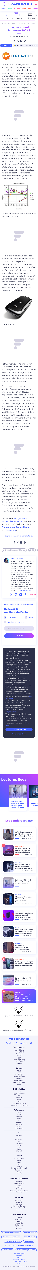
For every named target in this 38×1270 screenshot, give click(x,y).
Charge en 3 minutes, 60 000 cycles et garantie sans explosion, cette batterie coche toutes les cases (23, 899)
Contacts (19, 1257)
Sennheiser (19, 1170)
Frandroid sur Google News (15, 527)
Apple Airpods (19, 1158)
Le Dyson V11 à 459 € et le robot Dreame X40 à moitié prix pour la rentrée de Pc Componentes (17, 804)
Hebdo (31, 617)
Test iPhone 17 (29, 1237)
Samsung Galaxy (19, 1060)
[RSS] (17, 1043)
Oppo (19, 1058)
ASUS (19, 1071)
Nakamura (19, 1225)
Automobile (19, 1110)
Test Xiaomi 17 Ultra (12, 1241)
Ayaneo (19, 1073)
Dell (19, 1096)
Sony (19, 1145)
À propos (19, 1256)
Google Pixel (19, 1052)
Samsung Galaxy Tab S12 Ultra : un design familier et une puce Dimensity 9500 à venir (24, 980)
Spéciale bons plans (15, 622)
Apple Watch (19, 1183)
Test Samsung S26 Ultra (26, 1250)
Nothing (19, 1166)
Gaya (19, 1221)
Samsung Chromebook (19, 1105)
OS (33, 550)
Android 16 (29, 1241)
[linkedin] (20, 594)
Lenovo (19, 1098)
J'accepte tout (20, 730)
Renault (19, 1124)
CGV (19, 1263)
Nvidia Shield (19, 1081)
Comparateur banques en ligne (19, 1245)
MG (19, 1120)
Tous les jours (12, 617)
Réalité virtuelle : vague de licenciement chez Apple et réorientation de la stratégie (24, 931)
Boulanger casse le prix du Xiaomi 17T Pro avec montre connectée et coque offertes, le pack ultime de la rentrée (24, 964)
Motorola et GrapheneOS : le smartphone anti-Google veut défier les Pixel (23, 947)
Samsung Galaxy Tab (19, 1208)
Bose (19, 1160)
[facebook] (25, 594)
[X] (7, 1043)
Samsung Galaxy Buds (19, 1168)
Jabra (19, 1162)
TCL (19, 1147)
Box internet (8, 1250)
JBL (19, 1164)
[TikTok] (27, 1043)
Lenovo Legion (19, 1075)
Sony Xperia (19, 1062)
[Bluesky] (31, 1043)
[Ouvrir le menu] (3, 4)
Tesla (19, 1126)
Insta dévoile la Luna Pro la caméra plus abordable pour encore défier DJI (24, 866)
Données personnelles (19, 1261)
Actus (3, 8)
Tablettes (19, 1197)
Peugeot (19, 1122)
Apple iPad (19, 1200)
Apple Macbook (19, 1094)
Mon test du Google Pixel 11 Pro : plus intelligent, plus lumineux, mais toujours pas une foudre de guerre (22, 996)
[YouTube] (20, 1043)
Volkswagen (19, 1128)
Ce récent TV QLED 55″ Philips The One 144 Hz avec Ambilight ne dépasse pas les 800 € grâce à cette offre (24, 850)
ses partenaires (11, 712)
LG (19, 1137)
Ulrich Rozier (17, 559)
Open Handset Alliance (15, 550)
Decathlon (19, 1219)
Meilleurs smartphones (11, 1233)
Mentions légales (19, 1254)
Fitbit (19, 1185)
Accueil (4, 23)
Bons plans (26, 8)
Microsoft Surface (19, 1103)
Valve (19, 1084)
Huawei (19, 1054)
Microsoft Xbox (19, 1077)
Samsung (19, 1143)
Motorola (19, 1056)
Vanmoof (19, 1229)
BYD (19, 1115)
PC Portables (19, 1089)
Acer (19, 1092)
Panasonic (19, 1139)
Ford (19, 1118)
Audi (19, 1113)
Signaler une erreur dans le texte (19, 536)
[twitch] (16, 594)
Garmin (19, 1187)
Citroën (19, 1117)
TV (19, 1133)
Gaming (19, 1068)
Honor (19, 1099)
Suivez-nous (6, 45)
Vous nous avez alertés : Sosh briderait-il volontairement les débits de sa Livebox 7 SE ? (24, 915)
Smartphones (19, 1047)
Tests (10, 8)
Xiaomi (19, 1063)
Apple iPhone (19, 1050)
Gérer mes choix (19, 734)
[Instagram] (10, 1043)
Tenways (19, 1227)
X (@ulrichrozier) (25, 591)
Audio (19, 1156)
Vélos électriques (19, 1214)
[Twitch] (24, 1043)
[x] (11, 594)
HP (19, 1101)
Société (12, 23)
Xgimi (19, 1149)
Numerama (10, 530)
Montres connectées (19, 1178)
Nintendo (19, 1079)
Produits (18, 830)
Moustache (19, 1223)
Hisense (19, 1136)
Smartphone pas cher (11, 1237)
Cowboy (19, 1217)
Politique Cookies (19, 1259)
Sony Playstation (19, 1082)
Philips (19, 1141)
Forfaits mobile (30, 1233)
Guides (17, 8)
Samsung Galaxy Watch (19, 1191)
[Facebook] (14, 1043)
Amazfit (19, 1181)
